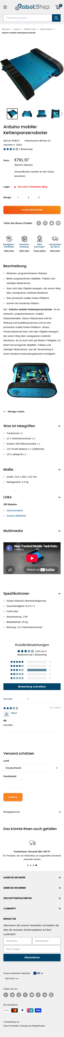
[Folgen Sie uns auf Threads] (51, 994)
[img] (10, 708)
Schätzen (13, 797)
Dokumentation (14, 510)
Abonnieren (32, 957)
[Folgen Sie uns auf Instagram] (18, 994)
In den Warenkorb (32, 210)
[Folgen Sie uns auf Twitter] (12, 994)
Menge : (7, 197)
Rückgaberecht (11, 811)
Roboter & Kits (30, 29)
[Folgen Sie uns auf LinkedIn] (44, 994)
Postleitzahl (9, 776)
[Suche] (56, 18)
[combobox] (27, 18)
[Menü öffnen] (5, 7)
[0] (58, 7)
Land (6, 760)
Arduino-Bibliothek (16, 515)
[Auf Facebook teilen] (38, 223)
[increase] (38, 197)
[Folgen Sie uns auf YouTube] (31, 994)
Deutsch (10, 978)
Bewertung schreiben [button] (32, 686)
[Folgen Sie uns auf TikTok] (38, 994)
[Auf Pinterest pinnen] (45, 223)
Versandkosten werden (26, 171)
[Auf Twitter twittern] (51, 223)
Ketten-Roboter (46, 29)
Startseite (6, 29)
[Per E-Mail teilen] (58, 223)
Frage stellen (40, 251)
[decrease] (18, 197)
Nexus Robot (11, 140)
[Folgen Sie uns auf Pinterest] (25, 994)
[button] (61, 113)
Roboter (16, 29)
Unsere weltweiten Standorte (16, 973)
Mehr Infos (9, 251)
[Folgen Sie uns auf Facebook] (5, 994)
